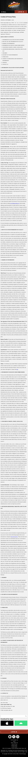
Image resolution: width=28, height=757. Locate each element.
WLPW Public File (14, 740)
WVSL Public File (14, 742)
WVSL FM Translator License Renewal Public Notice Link (14, 748)
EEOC (14, 741)
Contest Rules (14, 747)
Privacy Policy (14, 745)
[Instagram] (17, 736)
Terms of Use (14, 744)
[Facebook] (10, 736)
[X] (13, 736)
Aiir (25, 753)
